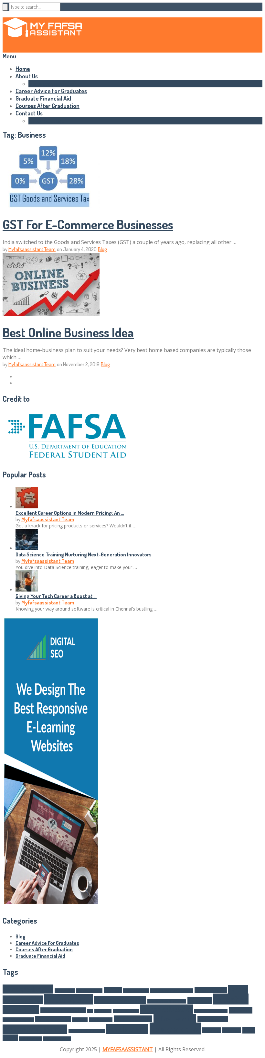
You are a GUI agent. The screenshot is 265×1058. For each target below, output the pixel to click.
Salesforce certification (87, 1031)
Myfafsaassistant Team (32, 249)
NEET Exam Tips (100, 1019)
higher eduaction (126, 1011)
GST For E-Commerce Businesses (88, 224)
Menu (9, 56)
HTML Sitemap (46, 120)
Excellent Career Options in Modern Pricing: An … (70, 513)
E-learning (199, 1000)
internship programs (18, 1019)
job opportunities (53, 1019)
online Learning (175, 1018)
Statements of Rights (55, 83)
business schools (136, 990)
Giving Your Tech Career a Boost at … (56, 596)
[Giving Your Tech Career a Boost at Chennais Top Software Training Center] (27, 589)
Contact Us (29, 113)
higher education (166, 1009)
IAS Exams (240, 1010)
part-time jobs (212, 1019)
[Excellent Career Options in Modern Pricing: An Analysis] (27, 506)
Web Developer (30, 1038)
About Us (27, 76)
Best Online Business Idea (68, 332)
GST (90, 1011)
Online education (133, 1018)
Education (231, 999)
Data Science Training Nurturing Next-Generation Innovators (84, 554)
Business (113, 990)
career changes (211, 990)
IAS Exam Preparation (211, 1011)
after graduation (28, 989)
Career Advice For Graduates (51, 90)
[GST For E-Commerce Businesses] (132, 177)
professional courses (35, 1029)
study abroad (175, 1028)
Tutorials (231, 1030)
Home (23, 68)
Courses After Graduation (48, 105)
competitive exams (120, 1000)
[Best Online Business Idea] (132, 285)
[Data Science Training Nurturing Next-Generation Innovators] (27, 548)
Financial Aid (21, 1009)
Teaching (211, 1030)
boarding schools (89, 990)
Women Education (57, 1038)
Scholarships (127, 1029)
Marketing (80, 1019)
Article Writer (65, 990)
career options (68, 999)
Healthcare (102, 1011)
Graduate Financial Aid (43, 98)
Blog (102, 249)
